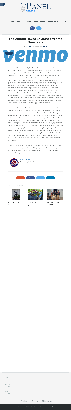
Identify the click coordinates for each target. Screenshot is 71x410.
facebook (24, 401)
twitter (36, 401)
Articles (7, 384)
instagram (48, 401)
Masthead (8, 391)
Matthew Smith (30, 224)
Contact (7, 386)
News (13, 22)
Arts (36, 22)
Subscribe (8, 393)
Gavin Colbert (28, 46)
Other (42, 22)
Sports (20, 22)
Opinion (28, 22)
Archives (7, 382)
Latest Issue (52, 22)
